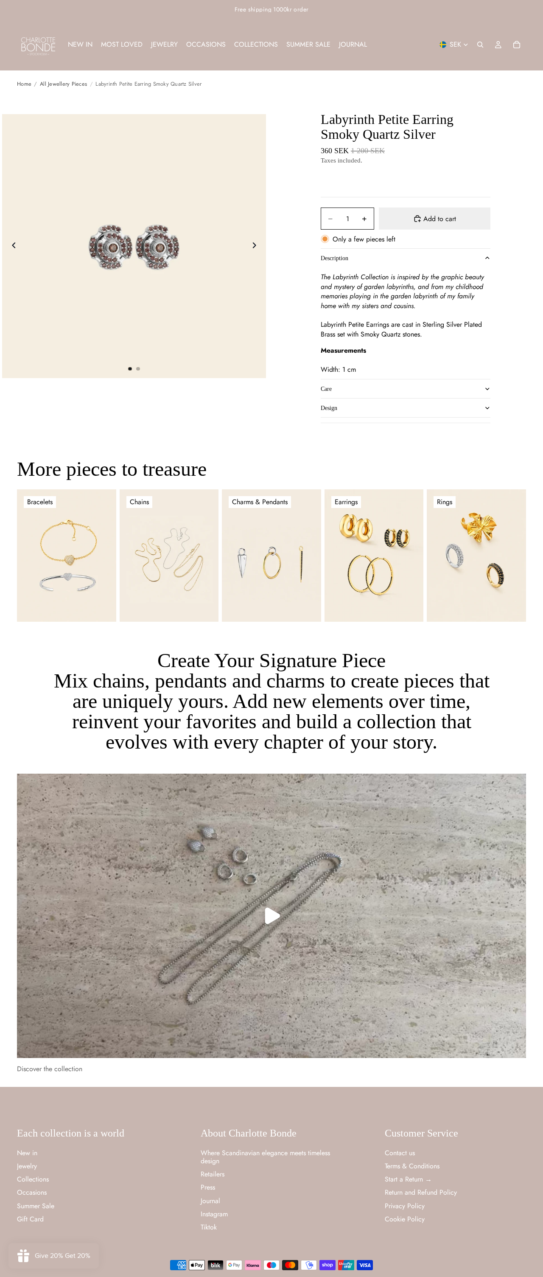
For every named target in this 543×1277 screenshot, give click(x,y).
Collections (33, 1179)
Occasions (32, 1192)
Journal (210, 1200)
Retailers (212, 1174)
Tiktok (209, 1227)
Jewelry (27, 1165)
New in (27, 1152)
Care (326, 389)
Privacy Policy (405, 1205)
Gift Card (30, 1219)
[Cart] (516, 44)
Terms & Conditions (412, 1165)
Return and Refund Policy (421, 1192)
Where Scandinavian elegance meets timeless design (265, 1156)
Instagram (214, 1213)
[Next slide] (256, 246)
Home (24, 84)
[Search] (480, 44)
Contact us (400, 1152)
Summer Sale (35, 1205)
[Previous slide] (11, 246)
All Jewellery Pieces (63, 84)
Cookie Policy (405, 1219)
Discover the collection (49, 1069)
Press (208, 1187)
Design (329, 408)
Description (334, 258)
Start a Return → (408, 1179)
